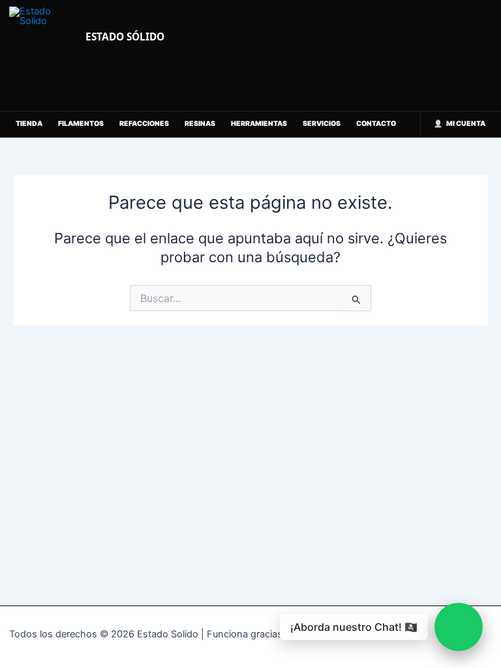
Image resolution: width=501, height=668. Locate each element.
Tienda (29, 123)
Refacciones (144, 123)
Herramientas (259, 123)
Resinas (200, 123)
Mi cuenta (465, 123)
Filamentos (81, 123)
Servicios (322, 123)
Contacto (376, 123)
